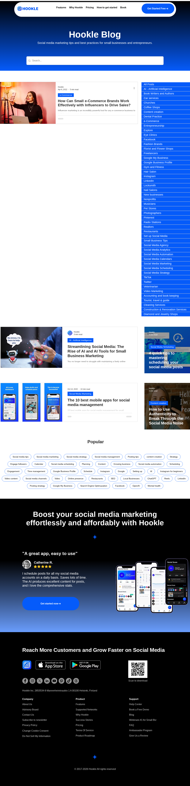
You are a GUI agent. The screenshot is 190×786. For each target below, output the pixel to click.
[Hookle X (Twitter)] (40, 681)
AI (151, 471)
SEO (113, 478)
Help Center (135, 704)
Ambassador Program (140, 730)
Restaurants (97, 478)
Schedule (88, 471)
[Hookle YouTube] (54, 681)
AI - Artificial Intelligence (80, 340)
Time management (36, 471)
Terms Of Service (85, 730)
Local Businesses (131, 478)
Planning (86, 464)
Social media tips (20, 457)
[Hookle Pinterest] (61, 681)
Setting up (137, 471)
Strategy (174, 457)
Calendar (39, 464)
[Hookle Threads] (76, 681)
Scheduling (175, 464)
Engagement (13, 471)
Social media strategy (76, 457)
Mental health (154, 486)
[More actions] (135, 88)
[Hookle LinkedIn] (47, 681)
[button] (34, 720)
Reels (167, 478)
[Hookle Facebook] (25, 681)
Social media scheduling (62, 464)
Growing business (122, 464)
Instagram (105, 471)
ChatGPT (152, 478)
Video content (11, 478)
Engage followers (18, 464)
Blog (131, 715)
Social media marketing (47, 457)
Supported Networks (86, 709)
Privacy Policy (29, 725)
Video (57, 478)
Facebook (120, 486)
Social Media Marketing (80, 394)
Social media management (107, 457)
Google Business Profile (64, 471)
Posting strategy (37, 486)
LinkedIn (182, 478)
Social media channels (36, 478)
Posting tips (133, 457)
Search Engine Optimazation (93, 486)
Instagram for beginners (171, 471)
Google (121, 471)
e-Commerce (66, 95)
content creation (154, 457)
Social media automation (150, 464)
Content (102, 464)
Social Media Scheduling (162, 347)
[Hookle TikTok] (69, 681)
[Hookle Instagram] (32, 681)
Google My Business (62, 486)
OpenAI (136, 486)
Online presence (75, 478)
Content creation (158, 403)
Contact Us (28, 715)
